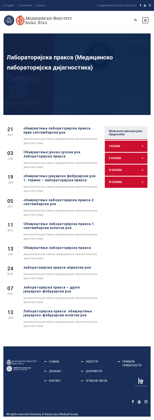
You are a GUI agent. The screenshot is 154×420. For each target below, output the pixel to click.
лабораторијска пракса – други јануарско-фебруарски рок (51, 289)
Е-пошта (40, 5)
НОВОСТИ (92, 361)
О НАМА (54, 361)
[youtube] (145, 5)
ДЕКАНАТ (55, 371)
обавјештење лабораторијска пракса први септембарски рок (57, 130)
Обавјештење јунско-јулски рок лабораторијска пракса (52, 154)
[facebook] (140, 5)
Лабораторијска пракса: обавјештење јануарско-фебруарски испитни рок (57, 313)
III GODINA (126, 169)
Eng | (133, 5)
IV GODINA (126, 182)
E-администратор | (108, 5)
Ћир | (128, 5)
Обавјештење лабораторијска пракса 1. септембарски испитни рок (59, 226)
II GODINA (126, 158)
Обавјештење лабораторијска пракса (57, 248)
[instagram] (150, 5)
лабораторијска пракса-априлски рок (57, 267)
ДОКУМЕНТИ (94, 371)
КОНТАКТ (55, 380)
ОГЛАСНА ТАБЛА (96, 380)
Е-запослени (25, 5)
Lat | (122, 5)
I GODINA (126, 146)
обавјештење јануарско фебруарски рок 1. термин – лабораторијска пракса (59, 178)
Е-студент (8, 5)
